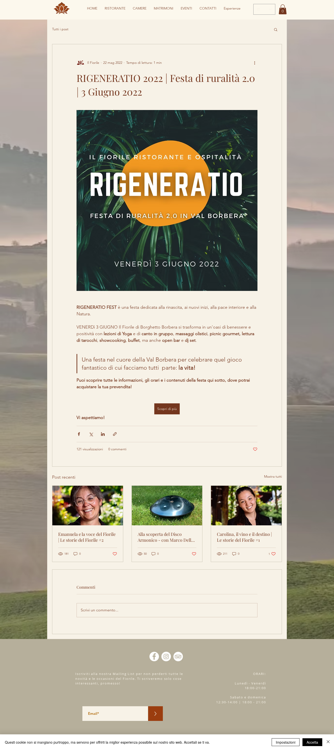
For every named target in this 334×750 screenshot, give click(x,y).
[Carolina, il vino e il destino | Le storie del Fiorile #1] (246, 505)
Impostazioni (285, 742)
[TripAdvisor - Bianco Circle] (178, 656)
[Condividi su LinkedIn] (102, 434)
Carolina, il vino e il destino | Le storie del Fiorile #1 (244, 537)
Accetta (312, 742)
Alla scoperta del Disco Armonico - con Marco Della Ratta (165, 537)
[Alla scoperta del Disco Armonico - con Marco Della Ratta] (167, 505)
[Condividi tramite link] (114, 434)
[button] (282, 9)
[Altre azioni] (254, 63)
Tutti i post (60, 29)
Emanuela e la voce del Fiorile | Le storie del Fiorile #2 (87, 537)
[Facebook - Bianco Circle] (154, 656)
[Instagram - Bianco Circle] (166, 656)
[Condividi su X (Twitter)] (91, 434)
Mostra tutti (273, 476)
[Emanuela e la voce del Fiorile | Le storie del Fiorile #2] (87, 505)
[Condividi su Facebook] (79, 434)
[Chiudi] (328, 742)
